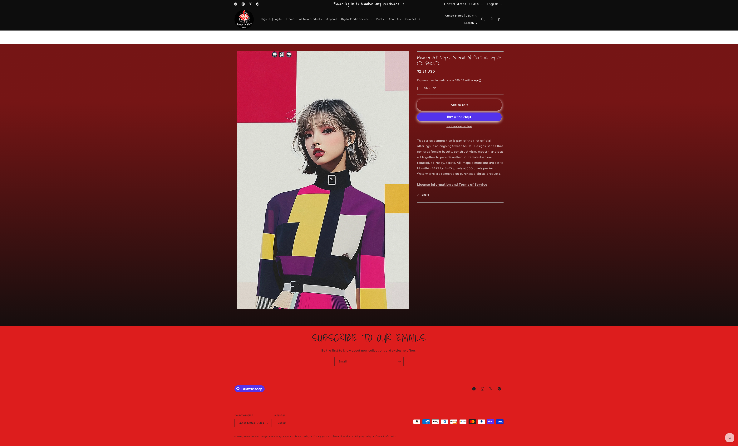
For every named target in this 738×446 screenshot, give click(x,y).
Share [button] (425, 194)
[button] (356, 19)
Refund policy (302, 436)
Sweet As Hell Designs (256, 436)
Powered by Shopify (280, 436)
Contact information (386, 436)
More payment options (459, 126)
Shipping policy (363, 436)
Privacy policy (321, 436)
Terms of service (342, 436)
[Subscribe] (399, 361)
